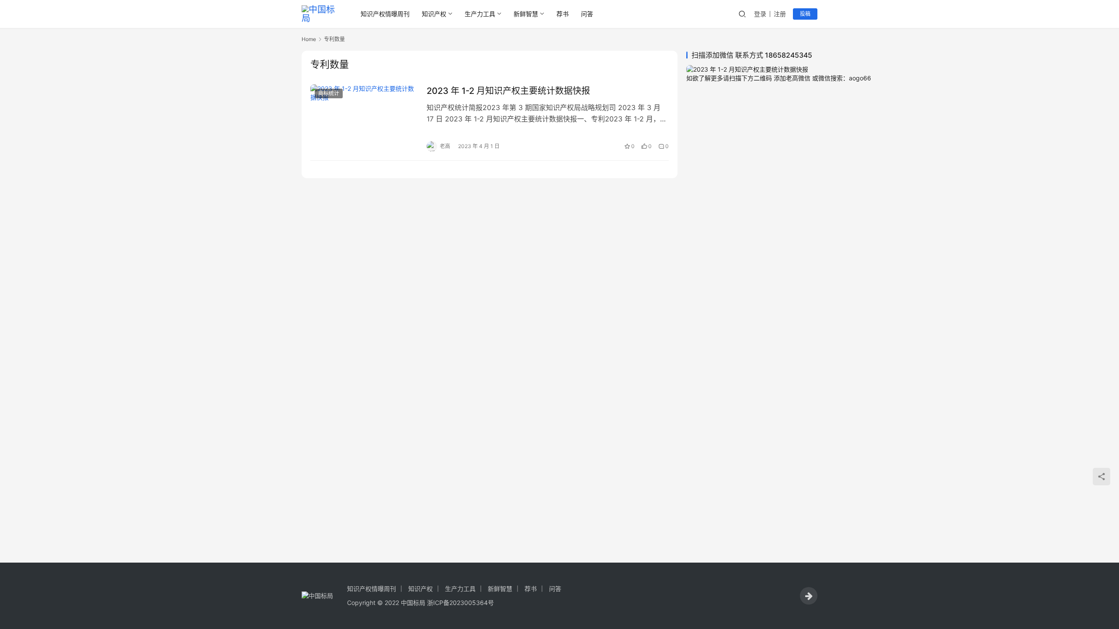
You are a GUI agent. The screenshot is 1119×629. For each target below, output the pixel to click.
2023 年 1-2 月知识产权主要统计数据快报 (508, 91)
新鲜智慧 (526, 13)
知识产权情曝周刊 (385, 13)
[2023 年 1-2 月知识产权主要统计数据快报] (364, 118)
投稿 (805, 13)
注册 (780, 13)
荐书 (562, 13)
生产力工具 (480, 13)
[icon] (808, 596)
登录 (760, 13)
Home (309, 39)
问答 (587, 13)
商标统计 (328, 93)
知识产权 (434, 13)
